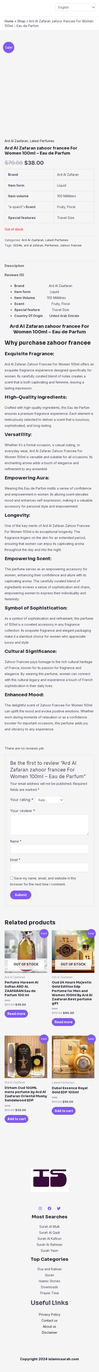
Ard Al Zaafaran (16, 141)
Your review (22, 810)
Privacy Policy (49, 1314)
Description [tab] (14, 266)
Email (15, 860)
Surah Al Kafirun (49, 1238)
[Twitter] (59, 1208)
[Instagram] (40, 1208)
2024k (17, 245)
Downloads (49, 1287)
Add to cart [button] (16, 1119)
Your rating (21, 799)
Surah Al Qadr (49, 1233)
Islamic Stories (49, 1281)
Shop (21, 21)
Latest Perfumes (42, 141)
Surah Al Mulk (49, 1227)
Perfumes (51, 245)
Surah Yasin (49, 1250)
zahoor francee (71, 245)
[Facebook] (49, 1208)
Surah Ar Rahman (49, 1244)
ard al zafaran (33, 245)
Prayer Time (49, 1293)
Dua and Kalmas (50, 1269)
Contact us (49, 1320)
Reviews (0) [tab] (14, 275)
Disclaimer (49, 1332)
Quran (49, 1275)
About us (49, 1326)
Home (9, 21)
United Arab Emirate (64, 316)
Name (15, 841)
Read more (16, 1014)
